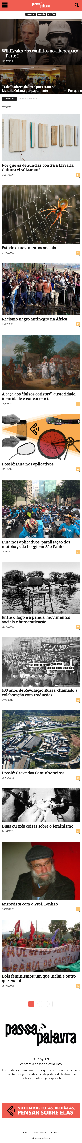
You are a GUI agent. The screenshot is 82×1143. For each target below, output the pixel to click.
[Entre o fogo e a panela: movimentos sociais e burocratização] (41, 588)
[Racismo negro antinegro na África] (41, 289)
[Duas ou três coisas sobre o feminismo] (41, 805)
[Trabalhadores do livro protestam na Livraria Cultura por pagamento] (33, 83)
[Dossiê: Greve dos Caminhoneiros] (41, 739)
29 (78, 253)
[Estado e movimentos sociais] (41, 214)
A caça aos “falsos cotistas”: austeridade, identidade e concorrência (39, 396)
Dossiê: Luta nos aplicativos (28, 464)
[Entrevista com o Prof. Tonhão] (41, 871)
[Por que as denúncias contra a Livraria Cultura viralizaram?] (41, 137)
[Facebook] (32, 1089)
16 (78, 909)
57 (78, 627)
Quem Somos (40, 1132)
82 (78, 986)
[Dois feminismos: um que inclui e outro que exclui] (41, 946)
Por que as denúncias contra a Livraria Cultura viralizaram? (38, 167)
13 (78, 175)
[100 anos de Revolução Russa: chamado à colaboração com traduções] (41, 661)
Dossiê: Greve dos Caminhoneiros (33, 773)
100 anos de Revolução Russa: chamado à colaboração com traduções (39, 692)
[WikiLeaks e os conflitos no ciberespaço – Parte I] (41, 42)
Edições (51, 14)
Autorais (30, 14)
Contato (55, 1132)
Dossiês (41, 14)
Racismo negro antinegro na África (34, 319)
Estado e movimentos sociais (29, 248)
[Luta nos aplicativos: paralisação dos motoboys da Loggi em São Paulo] (41, 509)
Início (23, 98)
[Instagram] (41, 1089)
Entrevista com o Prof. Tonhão (30, 904)
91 (78, 831)
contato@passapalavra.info (41, 1064)
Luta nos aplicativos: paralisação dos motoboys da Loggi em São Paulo (36, 544)
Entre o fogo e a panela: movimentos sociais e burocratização (36, 619)
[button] (76, 5)
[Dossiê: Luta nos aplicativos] (41, 437)
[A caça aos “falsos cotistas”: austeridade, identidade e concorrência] (41, 362)
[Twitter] (50, 1089)
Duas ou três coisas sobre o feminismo (37, 826)
